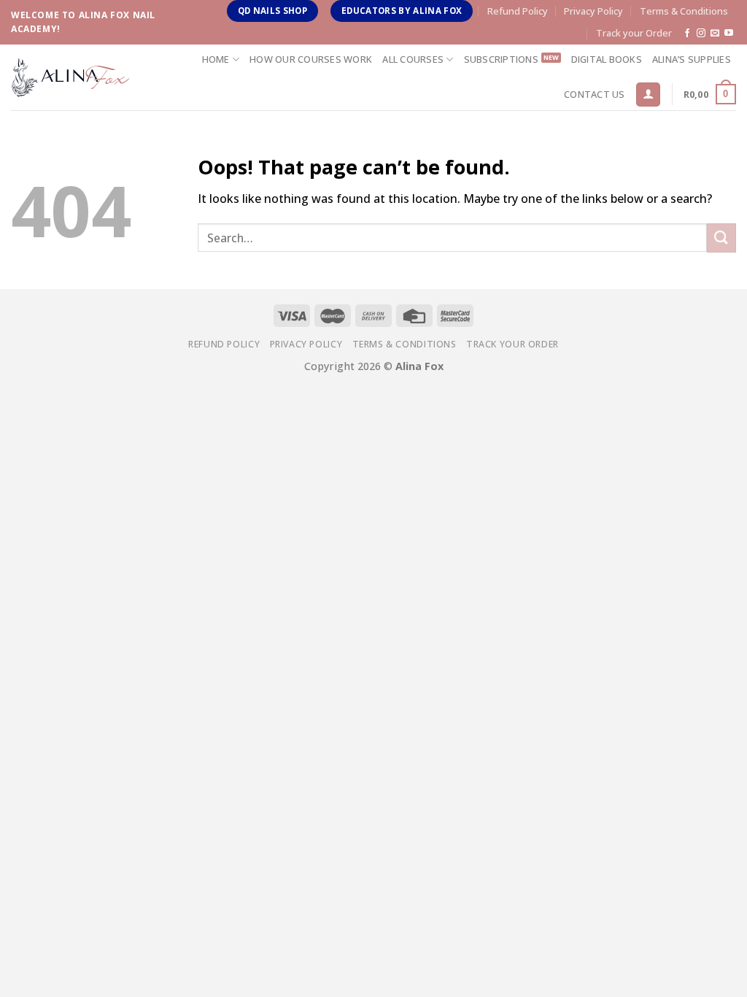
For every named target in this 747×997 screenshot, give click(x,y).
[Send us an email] (715, 33)
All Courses (413, 59)
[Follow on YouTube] (728, 33)
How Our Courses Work (310, 59)
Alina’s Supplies (691, 59)
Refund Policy (517, 11)
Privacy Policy (593, 11)
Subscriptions (501, 59)
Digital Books (606, 59)
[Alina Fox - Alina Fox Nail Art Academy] (71, 77)
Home (216, 59)
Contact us (594, 94)
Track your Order (634, 32)
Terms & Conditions (684, 11)
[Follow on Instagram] (701, 33)
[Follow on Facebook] (687, 33)
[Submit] (721, 237)
